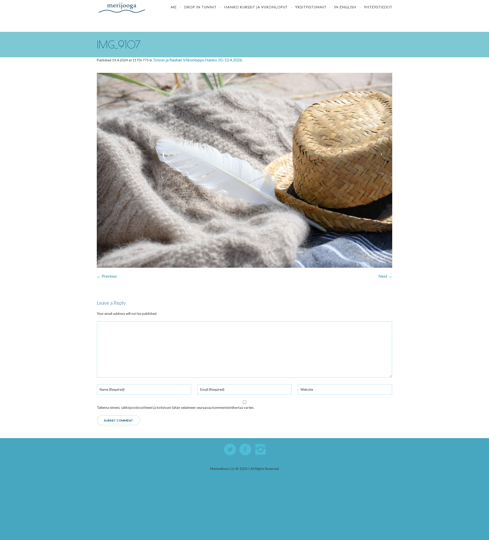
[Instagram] (260, 449)
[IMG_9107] (244, 170)
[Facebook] (245, 449)
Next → (385, 276)
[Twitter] (230, 449)
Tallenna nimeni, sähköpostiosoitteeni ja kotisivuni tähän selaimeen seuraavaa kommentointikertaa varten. (175, 408)
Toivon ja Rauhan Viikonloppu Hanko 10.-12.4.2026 (197, 59)
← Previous (107, 276)
